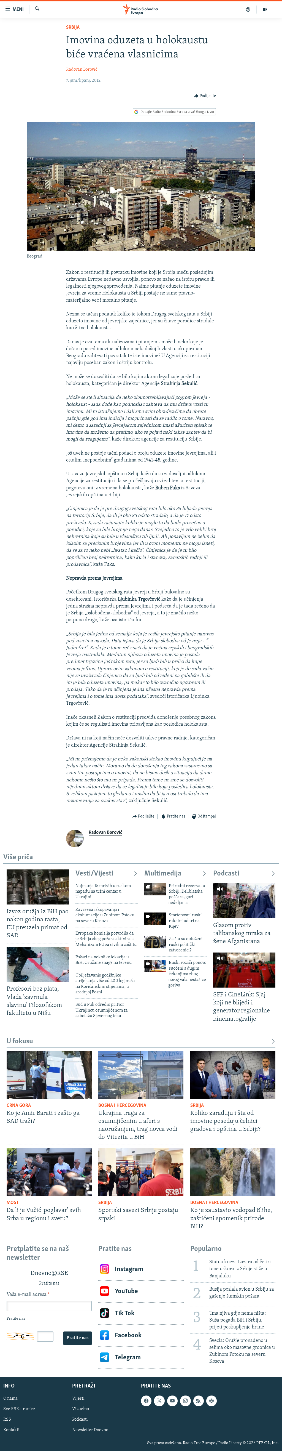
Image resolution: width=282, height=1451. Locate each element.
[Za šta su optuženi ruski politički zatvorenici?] (155, 942)
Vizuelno (80, 1409)
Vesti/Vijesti (94, 873)
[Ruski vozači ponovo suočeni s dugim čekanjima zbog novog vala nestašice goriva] (155, 966)
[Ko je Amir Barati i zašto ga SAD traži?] (49, 1075)
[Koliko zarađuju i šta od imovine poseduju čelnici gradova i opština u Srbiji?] (232, 1075)
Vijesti (78, 1398)
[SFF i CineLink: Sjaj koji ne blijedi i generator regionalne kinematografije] (244, 970)
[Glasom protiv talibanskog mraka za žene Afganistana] (244, 900)
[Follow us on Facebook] (146, 1401)
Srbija (73, 27)
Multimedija (162, 873)
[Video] (265, 9)
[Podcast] (248, 9)
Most (13, 1202)
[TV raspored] (211, 1401)
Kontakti (11, 1430)
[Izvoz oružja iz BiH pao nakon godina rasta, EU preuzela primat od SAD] (38, 886)
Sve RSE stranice (19, 1409)
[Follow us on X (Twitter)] (159, 1401)
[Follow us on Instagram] (185, 1401)
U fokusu (20, 1041)
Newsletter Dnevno (90, 1430)
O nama (10, 1398)
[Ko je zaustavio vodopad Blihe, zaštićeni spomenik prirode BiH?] (232, 1172)
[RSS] (198, 1401)
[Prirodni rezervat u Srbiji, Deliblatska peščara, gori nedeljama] (155, 889)
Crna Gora (19, 1105)
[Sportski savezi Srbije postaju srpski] (140, 1172)
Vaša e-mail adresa (28, 1294)
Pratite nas (77, 1338)
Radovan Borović (81, 69)
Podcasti (226, 873)
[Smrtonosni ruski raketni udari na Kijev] (155, 918)
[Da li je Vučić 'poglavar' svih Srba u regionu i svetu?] (49, 1172)
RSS (7, 1419)
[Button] (205, 96)
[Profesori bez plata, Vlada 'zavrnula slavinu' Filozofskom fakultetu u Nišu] (38, 964)
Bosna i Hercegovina (122, 1105)
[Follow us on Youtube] (172, 1401)
